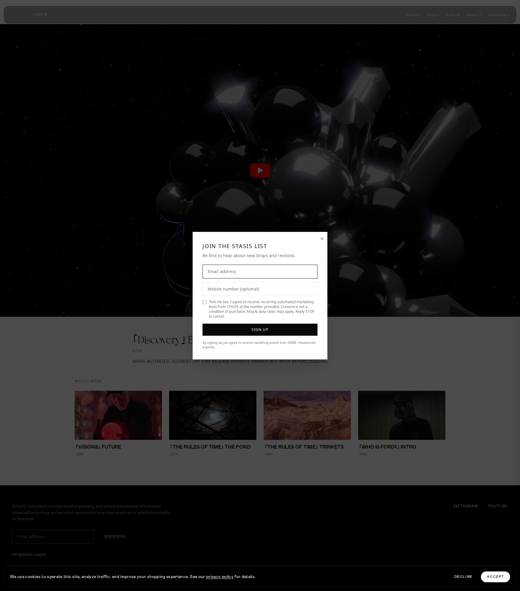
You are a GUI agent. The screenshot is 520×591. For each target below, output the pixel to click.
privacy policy (220, 577)
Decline (463, 576)
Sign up (260, 329)
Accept (495, 576)
